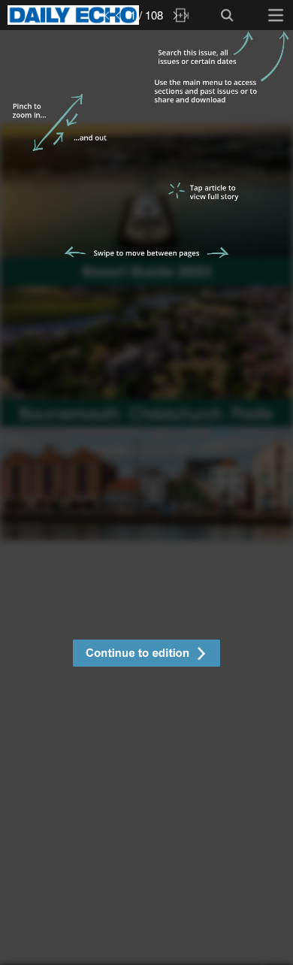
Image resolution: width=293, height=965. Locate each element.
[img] (146, 497)
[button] (146, 655)
